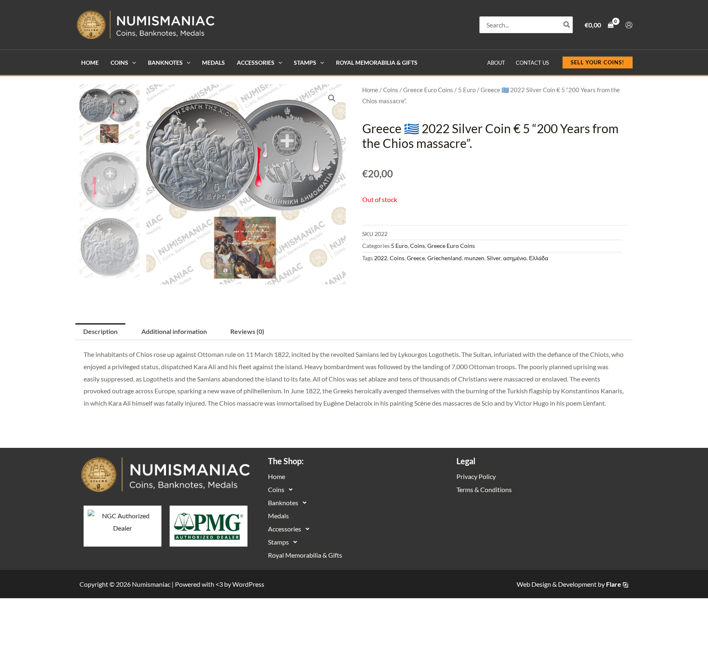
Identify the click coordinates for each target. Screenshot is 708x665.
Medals (213, 62)
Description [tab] (100, 331)
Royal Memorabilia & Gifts (377, 62)
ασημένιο (514, 257)
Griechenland (444, 257)
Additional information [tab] (174, 331)
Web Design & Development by (569, 584)
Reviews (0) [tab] (247, 331)
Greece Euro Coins (428, 89)
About (496, 62)
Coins (119, 62)
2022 (380, 257)
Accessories (256, 62)
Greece (416, 257)
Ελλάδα (538, 257)
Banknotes (165, 62)
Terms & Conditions (484, 489)
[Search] (567, 24)
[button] (132, 62)
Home (90, 62)
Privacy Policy (476, 476)
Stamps (305, 62)
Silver (494, 257)
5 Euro (467, 89)
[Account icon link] (629, 25)
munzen (474, 257)
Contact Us (532, 62)
